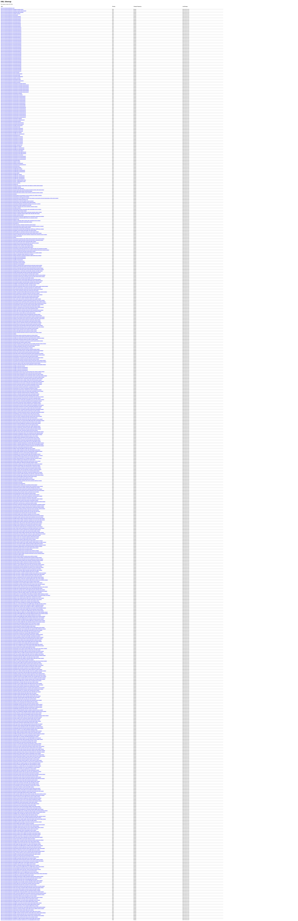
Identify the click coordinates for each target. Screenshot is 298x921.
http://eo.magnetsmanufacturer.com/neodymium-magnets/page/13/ (13, 111)
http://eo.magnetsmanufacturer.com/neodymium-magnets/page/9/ (13, 105)
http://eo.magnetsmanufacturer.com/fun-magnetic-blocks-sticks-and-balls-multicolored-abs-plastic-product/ (21, 817)
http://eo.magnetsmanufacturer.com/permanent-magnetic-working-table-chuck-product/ (17, 909)
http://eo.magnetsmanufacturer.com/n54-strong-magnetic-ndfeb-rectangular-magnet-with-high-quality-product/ (21, 570)
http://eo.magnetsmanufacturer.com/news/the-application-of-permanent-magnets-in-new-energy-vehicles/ (20, 203)
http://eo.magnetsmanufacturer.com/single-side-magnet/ (11, 235)
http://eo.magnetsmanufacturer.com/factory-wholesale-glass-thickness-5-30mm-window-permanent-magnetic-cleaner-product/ (25, 715)
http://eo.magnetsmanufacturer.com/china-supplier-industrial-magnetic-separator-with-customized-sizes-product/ (22, 688)
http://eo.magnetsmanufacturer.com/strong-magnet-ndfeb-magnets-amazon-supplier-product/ (18, 792)
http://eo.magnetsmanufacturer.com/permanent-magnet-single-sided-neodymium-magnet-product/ (19, 779)
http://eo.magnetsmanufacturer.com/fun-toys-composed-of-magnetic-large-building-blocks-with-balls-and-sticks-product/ (23, 603)
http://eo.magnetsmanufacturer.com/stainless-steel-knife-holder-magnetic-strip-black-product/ (18, 284)
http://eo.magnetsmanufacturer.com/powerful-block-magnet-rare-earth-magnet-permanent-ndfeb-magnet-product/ (22, 304)
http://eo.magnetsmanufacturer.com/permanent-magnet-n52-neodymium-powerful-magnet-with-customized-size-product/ (23, 303)
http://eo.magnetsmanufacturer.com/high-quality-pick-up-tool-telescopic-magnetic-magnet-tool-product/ (20, 883)
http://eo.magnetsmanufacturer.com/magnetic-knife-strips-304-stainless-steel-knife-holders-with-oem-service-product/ (23, 275)
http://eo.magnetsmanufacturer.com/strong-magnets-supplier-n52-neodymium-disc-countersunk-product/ (20, 466)
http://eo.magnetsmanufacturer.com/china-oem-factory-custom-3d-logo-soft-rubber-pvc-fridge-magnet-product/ (22, 185)
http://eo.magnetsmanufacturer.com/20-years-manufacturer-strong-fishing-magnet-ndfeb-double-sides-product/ (22, 644)
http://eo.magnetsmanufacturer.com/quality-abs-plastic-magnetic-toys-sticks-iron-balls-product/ (19, 820)
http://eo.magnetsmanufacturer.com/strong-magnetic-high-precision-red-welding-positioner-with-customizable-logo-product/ (24, 591)
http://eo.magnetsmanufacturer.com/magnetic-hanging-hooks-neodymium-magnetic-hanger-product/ (19, 273)
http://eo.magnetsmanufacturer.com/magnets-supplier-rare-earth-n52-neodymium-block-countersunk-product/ (21, 463)
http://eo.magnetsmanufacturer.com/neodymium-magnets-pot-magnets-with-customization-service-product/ (21, 209)
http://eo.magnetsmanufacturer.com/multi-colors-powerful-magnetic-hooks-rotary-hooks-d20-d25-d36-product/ (21, 588)
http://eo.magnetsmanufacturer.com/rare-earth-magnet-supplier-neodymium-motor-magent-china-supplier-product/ (22, 532)
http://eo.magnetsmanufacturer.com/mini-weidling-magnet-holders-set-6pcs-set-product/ (17, 823)
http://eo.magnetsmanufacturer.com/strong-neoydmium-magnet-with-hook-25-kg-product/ (17, 479)
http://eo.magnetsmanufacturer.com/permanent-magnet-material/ (13, 262)
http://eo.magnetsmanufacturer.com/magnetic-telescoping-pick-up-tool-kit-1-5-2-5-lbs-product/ (18, 884)
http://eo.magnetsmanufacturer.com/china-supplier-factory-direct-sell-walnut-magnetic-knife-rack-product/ (21, 695)
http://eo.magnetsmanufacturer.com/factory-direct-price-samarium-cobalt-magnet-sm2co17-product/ (20, 537)
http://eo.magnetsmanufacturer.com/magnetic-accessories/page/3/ (13, 157)
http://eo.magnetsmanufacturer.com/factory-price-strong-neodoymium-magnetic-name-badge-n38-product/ (21, 744)
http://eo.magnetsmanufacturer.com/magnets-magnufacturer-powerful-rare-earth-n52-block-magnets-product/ (21, 434)
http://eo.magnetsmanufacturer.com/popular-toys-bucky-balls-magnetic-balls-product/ (17, 247)
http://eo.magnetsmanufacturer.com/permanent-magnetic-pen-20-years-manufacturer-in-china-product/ (20, 767)
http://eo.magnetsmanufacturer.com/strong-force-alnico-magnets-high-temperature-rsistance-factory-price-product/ (22, 746)
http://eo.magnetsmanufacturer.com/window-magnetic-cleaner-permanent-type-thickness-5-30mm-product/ (21, 666)
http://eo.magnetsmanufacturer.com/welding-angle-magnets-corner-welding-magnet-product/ (18, 863)
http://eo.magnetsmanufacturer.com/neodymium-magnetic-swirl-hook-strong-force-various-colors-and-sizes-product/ (23, 584)
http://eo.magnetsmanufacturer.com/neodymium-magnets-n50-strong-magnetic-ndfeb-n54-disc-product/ (20, 781)
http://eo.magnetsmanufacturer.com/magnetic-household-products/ (13, 83)
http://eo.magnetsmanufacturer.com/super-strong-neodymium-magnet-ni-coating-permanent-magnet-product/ (21, 315)
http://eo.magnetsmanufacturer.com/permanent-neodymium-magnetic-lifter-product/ (16, 221)
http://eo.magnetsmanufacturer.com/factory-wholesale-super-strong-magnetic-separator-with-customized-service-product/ (24, 234)
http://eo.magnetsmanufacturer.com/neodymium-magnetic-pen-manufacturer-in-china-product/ (18, 768)
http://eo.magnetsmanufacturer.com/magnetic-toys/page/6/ (12, 142)
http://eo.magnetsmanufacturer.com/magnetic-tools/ (10, 126)
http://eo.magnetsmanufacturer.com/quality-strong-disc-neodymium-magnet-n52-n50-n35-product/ (19, 430)
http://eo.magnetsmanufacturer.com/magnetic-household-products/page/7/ (15, 91)
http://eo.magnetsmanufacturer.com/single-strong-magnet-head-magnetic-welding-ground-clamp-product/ (20, 806)
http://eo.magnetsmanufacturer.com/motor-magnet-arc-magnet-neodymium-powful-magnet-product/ (19, 297)
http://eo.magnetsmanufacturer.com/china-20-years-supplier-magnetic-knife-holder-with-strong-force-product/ (21, 683)
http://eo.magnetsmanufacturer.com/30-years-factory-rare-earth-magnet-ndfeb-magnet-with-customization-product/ (22, 420)
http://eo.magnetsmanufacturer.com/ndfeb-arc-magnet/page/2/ (12, 147)
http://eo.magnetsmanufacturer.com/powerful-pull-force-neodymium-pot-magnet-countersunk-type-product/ (21, 568)
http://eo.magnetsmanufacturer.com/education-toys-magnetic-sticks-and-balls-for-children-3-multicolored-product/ (22, 605)
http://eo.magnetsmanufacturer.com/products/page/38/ (11, 66)
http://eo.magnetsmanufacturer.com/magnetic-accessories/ (12, 154)
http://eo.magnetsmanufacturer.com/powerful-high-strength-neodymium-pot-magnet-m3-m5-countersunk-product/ (22, 567)
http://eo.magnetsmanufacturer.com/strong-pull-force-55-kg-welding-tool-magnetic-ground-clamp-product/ (21, 834)
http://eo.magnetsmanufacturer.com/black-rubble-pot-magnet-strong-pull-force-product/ (17, 659)
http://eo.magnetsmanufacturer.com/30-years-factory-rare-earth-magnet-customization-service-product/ (20, 900)
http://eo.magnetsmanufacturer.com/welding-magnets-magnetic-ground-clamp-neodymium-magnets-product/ (21, 821)
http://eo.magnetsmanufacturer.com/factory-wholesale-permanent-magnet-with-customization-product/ (20, 393)
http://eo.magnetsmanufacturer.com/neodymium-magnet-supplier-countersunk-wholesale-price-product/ (20, 487)
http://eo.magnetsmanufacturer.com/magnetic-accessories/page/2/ (13, 156)
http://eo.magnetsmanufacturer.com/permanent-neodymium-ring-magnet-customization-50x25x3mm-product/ (21, 406)
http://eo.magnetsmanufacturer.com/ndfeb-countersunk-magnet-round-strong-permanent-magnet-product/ (21, 468)
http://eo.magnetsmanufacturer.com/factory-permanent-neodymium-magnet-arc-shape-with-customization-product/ (22, 412)
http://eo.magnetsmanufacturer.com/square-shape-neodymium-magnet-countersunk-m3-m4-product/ (20, 491)
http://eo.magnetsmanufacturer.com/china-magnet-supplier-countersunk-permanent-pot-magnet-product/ (20, 561)
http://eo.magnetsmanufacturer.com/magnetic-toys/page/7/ (12, 143)
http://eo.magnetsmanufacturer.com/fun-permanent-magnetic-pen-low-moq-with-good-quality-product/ (20, 784)
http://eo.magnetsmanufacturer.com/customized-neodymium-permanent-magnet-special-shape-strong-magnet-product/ (23, 360)
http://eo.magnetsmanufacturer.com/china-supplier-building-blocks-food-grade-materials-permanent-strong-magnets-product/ (24, 613)
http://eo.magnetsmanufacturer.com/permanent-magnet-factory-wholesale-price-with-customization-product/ (21, 389)
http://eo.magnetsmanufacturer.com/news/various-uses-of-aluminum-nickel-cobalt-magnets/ (18, 202)
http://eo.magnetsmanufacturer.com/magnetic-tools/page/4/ (12, 131)
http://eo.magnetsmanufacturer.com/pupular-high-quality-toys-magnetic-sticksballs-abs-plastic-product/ (20, 735)
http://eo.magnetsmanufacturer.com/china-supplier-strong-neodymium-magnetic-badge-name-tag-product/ (21, 718)
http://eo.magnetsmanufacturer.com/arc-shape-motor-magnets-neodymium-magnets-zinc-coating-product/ (21, 298)
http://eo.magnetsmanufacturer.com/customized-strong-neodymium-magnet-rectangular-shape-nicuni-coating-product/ (23, 301)
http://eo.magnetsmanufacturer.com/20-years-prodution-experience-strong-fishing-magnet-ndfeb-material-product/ (22, 645)
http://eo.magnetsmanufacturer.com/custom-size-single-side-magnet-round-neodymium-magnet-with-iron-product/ (22, 269)
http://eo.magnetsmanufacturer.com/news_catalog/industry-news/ (13, 181)
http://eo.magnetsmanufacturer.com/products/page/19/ (11, 40)
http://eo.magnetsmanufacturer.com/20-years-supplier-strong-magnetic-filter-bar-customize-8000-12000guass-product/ (23, 628)
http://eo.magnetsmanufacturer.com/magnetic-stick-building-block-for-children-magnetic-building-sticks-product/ (22, 845)
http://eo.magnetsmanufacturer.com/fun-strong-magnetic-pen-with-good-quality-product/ (17, 786)
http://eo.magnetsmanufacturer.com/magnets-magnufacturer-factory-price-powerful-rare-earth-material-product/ (22, 433)
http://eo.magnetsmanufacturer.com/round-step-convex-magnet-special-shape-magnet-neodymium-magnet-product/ (23, 354)
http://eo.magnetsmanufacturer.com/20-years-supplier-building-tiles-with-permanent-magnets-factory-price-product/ (22, 617)
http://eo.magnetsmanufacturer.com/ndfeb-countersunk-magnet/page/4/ (14, 370)
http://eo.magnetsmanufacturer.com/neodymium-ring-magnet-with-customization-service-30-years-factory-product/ (22, 399)
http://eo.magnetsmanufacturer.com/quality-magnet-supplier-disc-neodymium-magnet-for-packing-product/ (21, 428)
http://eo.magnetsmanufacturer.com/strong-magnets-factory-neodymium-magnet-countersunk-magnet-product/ (22, 378)
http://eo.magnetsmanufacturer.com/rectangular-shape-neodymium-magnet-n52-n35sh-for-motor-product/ (21, 421)
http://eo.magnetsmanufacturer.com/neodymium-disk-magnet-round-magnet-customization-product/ (19, 500)
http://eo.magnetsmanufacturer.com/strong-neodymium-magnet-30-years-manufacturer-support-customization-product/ (23, 364)
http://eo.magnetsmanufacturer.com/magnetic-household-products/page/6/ (15, 90)
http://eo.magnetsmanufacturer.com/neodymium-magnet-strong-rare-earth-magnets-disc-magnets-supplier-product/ (22, 371)
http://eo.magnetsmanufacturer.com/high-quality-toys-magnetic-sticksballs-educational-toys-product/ (20, 736)
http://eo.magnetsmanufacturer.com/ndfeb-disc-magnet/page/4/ (13, 178)
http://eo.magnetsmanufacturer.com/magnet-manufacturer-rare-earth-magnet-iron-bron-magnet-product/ (20, 438)
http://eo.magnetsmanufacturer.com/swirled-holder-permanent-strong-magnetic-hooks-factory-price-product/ (21, 599)
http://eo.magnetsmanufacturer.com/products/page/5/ (11, 19)
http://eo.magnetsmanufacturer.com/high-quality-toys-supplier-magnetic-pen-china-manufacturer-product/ (20, 763)
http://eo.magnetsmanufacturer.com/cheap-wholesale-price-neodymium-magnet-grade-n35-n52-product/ (20, 414)
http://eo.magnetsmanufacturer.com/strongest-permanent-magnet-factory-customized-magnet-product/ (20, 386)
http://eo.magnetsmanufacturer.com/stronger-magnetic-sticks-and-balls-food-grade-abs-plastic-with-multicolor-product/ (23, 816)
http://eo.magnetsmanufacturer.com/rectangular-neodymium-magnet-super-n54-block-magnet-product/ (20, 581)
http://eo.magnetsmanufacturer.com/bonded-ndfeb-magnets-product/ (14, 210)
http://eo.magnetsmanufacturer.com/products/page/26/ (11, 49)
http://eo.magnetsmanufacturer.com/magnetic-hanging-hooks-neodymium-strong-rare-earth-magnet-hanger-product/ (23, 276)
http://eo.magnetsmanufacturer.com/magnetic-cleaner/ (11, 167)
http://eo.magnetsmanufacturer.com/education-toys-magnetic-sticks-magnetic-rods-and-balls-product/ (20, 600)
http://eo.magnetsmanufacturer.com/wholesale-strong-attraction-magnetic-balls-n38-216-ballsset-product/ (20, 454)
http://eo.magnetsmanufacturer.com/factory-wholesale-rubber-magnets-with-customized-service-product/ (20, 220)
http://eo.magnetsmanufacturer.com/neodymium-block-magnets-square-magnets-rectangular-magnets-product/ (22, 192)
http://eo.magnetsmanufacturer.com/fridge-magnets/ (10, 13)
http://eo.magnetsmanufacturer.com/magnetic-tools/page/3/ (12, 129)
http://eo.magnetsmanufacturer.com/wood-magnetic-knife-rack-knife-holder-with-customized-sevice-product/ (21, 700)
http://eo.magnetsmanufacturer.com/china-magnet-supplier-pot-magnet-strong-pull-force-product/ (19, 556)
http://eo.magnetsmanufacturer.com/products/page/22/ (11, 44)
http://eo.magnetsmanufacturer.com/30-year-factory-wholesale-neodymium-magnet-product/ (18, 224)
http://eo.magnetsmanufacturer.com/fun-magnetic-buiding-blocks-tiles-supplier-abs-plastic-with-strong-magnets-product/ (23, 793)
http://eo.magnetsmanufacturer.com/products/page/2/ (11, 16)
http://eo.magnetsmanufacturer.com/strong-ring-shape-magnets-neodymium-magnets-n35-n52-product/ (20, 336)
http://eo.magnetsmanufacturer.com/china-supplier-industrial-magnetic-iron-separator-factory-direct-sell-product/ (22, 684)
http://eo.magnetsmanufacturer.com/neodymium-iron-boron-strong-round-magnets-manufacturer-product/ (21, 799)
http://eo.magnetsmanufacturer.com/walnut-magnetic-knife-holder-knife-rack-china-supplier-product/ (19, 694)
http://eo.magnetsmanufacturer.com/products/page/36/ (11, 63)
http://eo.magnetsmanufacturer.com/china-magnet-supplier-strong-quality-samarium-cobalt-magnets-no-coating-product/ (23, 542)
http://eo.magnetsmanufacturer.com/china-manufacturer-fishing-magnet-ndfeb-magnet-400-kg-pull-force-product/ (22, 637)
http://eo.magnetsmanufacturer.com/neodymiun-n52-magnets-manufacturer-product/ (17, 347)
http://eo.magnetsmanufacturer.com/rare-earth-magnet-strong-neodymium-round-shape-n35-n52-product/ (21, 321)
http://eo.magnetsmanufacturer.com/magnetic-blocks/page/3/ (12, 124)
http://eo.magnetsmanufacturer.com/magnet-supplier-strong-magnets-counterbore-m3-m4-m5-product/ (20, 514)
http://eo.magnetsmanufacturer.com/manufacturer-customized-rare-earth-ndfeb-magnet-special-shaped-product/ (22, 357)
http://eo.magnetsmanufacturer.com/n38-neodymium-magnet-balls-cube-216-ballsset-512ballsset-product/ (21, 789)
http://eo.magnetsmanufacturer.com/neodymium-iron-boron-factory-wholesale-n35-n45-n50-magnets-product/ (21, 382)
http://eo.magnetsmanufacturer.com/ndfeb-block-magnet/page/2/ (13, 170)
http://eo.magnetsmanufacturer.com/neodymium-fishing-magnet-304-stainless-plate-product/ (18, 626)
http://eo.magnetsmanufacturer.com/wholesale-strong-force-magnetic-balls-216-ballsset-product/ (19, 452)
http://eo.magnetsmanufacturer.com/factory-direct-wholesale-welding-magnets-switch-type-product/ (19, 828)
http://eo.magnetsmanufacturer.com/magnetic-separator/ (11, 93)
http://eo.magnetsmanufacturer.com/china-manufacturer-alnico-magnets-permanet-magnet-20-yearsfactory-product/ (23, 751)
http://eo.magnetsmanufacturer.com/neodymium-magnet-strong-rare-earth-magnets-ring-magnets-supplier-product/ (22, 377)
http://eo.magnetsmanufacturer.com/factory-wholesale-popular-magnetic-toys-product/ (17, 254)
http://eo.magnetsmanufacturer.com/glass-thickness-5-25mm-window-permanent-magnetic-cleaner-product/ (21, 712)
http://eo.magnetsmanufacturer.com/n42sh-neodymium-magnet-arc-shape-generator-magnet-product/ (20, 296)
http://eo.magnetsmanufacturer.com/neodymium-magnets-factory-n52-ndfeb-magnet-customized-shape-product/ (22, 350)
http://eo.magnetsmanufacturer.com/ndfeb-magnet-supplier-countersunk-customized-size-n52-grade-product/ (21, 521)
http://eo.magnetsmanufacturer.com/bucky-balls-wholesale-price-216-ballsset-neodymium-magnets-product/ (21, 458)
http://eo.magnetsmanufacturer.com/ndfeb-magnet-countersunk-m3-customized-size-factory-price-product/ (21, 525)
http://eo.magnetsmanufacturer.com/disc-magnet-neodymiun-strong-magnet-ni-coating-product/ (19, 329)
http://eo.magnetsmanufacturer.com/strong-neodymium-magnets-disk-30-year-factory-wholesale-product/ (21, 398)
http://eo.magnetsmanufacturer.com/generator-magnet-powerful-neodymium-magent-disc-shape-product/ (20, 319)
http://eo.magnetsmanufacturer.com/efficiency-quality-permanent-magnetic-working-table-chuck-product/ (20, 918)
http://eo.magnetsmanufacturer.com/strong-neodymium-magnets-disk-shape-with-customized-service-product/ (22, 419)
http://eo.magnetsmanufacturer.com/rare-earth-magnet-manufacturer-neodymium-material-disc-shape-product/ (22, 498)
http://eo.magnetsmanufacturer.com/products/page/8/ (11, 24)
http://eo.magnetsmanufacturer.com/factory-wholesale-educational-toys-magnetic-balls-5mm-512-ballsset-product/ (22, 442)
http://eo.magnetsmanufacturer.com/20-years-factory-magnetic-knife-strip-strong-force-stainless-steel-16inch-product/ (23, 677)
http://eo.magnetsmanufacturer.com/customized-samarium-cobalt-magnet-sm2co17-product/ (18, 539)
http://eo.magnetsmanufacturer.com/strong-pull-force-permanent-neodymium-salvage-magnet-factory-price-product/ (23, 627)
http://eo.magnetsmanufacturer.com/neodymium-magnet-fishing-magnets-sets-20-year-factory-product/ (20, 623)
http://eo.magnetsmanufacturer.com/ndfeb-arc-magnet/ (11, 146)
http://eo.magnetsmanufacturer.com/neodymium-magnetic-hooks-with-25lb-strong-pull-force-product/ (20, 242)
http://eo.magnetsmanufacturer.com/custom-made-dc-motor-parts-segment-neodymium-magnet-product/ (20, 363)
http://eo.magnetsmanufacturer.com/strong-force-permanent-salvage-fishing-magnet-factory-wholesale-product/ (22, 634)
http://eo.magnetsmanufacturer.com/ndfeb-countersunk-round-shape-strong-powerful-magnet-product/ (20, 470)
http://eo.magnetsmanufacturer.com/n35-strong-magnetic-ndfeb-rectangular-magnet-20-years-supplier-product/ (22, 739)
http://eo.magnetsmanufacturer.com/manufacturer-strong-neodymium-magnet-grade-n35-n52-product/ (20, 413)
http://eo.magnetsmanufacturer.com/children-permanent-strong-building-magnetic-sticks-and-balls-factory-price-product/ (23, 676)
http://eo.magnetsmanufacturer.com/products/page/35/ (11, 62)
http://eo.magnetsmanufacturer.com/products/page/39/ (11, 68)
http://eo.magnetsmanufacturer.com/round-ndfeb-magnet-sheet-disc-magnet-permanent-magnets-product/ (21, 869)
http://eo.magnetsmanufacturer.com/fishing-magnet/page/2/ (12, 163)
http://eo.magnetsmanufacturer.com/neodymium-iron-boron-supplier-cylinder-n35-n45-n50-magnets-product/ (21, 379)
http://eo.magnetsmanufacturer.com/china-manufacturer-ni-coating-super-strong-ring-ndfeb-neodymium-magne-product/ (23, 343)
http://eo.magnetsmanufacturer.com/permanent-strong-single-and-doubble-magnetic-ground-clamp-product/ (21, 807)
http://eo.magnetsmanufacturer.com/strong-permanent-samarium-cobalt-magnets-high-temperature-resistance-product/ (23, 544)
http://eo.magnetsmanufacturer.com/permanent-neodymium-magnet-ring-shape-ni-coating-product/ (19, 339)
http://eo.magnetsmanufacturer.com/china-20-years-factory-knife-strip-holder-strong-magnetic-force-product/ (21, 672)
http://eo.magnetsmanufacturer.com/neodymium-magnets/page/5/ (13, 98)
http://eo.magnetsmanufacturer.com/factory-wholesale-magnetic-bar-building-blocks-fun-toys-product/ (20, 865)
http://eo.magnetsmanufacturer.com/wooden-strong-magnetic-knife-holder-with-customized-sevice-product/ (21, 725)
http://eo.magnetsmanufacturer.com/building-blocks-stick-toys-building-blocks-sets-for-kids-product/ (19, 872)
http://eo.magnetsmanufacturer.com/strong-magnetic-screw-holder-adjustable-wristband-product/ (19, 729)
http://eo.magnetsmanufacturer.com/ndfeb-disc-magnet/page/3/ (13, 177)
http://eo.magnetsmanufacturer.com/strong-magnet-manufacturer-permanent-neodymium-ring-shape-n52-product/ (22, 445)
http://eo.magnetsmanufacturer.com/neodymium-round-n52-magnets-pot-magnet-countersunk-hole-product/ (21, 266)
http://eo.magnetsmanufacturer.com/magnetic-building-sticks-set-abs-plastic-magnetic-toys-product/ (19, 862)
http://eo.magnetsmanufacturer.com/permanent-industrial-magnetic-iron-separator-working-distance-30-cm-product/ (22, 687)
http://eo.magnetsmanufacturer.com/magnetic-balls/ (10, 75)
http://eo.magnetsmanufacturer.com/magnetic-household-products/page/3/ (15, 86)
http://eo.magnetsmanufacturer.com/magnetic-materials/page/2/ (13, 119)
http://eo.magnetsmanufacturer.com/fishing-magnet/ (10, 161)
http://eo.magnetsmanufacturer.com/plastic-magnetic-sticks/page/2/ (13, 10)
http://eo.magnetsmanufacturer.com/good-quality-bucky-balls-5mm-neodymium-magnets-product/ (19, 462)
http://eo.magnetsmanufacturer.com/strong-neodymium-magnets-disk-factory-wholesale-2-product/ (19, 392)
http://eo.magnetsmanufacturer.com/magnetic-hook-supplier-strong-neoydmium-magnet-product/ (19, 484)
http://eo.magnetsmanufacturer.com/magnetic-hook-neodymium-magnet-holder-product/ (17, 277)
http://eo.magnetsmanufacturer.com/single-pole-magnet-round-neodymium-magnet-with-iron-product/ (20, 772)
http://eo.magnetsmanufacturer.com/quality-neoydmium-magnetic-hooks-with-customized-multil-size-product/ (21, 480)
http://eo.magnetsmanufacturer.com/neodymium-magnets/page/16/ (13, 115)
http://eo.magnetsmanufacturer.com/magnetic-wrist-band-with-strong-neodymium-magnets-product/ (19, 702)
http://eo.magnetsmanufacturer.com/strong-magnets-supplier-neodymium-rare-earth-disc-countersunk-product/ (22, 473)
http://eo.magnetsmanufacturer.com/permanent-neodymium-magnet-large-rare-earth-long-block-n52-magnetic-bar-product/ (24, 248)
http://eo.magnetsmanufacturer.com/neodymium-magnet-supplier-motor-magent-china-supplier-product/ (20, 530)
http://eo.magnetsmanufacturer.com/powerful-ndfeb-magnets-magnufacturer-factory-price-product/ (19, 435)
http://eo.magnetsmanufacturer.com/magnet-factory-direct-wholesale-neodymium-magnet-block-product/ (20, 305)
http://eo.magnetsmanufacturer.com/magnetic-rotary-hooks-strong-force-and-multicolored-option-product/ (21, 585)
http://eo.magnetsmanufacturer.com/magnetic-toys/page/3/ (12, 138)
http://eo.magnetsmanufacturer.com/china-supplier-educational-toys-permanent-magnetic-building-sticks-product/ (22, 809)
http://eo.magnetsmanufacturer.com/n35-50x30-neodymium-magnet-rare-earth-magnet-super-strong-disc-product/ (22, 326)
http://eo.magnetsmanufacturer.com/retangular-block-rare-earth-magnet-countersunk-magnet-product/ (20, 494)
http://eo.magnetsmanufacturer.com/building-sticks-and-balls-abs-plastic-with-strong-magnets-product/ (20, 813)
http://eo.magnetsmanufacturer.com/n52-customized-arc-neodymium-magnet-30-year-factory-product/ (20, 293)
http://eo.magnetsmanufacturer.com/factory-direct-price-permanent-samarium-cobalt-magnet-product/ (20, 536)
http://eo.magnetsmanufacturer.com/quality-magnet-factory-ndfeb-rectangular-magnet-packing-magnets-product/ (22, 876)
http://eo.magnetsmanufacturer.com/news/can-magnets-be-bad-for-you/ (14, 199)
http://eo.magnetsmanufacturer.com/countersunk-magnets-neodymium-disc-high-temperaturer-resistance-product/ (22, 505)
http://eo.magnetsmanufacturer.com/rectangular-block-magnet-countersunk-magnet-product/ (18, 493)
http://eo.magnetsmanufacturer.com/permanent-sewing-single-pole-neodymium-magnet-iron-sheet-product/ (21, 777)
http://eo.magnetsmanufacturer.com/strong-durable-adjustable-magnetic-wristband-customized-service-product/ (22, 709)
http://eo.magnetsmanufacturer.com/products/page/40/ (11, 69)
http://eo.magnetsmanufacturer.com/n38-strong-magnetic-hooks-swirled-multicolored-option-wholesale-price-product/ (23, 589)
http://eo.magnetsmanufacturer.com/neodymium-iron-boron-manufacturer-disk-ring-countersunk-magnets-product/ (22, 381)
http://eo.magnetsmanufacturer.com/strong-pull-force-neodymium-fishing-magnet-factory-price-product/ (20, 624)
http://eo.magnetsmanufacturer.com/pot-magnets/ (10, 72)
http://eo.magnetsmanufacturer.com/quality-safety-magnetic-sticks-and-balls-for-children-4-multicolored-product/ (22, 606)
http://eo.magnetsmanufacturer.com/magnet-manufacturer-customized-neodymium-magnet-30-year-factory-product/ (23, 300)
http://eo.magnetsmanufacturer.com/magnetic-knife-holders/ (12, 150)
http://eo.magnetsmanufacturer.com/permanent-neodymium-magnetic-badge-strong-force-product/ (19, 722)
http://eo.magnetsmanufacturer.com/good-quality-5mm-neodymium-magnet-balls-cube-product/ (19, 742)
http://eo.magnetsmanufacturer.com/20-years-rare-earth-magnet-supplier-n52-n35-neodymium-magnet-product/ (22, 609)
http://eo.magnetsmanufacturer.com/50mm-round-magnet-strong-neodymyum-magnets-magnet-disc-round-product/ (22, 318)
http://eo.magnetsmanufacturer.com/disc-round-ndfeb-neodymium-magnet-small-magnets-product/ (19, 898)
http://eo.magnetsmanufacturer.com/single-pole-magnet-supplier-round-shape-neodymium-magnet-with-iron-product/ (23, 778)
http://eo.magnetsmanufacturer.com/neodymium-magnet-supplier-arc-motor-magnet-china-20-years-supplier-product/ (23, 756)
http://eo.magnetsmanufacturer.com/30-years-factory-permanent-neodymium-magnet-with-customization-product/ (22, 409)
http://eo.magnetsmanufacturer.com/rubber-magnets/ (11, 207)
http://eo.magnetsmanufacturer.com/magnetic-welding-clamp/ (12, 554)
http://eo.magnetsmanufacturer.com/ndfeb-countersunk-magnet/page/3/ (14, 368)
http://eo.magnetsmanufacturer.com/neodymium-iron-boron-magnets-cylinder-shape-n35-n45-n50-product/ (21, 407)
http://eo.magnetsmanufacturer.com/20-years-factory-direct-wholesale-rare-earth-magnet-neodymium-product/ (22, 837)
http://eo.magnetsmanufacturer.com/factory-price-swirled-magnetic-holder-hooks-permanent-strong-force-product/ (22, 598)
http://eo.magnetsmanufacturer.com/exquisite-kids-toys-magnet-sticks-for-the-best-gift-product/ (19, 870)
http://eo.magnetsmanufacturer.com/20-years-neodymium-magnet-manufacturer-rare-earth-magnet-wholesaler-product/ (23, 607)
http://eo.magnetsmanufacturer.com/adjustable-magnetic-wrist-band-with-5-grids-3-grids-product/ (19, 708)
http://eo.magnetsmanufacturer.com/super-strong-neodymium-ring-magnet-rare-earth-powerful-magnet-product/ (22, 340)
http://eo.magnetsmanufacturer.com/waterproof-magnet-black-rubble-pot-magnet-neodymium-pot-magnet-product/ (22, 651)
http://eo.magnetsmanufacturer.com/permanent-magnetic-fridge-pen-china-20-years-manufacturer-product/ (21, 771)
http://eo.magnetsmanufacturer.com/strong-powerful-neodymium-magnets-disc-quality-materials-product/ (20, 426)
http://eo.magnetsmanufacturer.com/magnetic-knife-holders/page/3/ (13, 153)
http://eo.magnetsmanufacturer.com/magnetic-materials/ (11, 118)
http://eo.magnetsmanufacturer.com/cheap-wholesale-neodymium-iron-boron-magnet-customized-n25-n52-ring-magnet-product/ (25, 249)
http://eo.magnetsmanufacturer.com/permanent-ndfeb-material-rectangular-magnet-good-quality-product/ (20, 888)
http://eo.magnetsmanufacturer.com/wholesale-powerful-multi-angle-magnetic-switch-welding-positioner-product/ (22, 859)
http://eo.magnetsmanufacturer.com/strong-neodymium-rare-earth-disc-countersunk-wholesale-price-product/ (21, 472)
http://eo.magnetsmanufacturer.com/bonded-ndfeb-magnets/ (12, 12)
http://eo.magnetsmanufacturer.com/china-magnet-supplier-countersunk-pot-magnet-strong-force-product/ (21, 563)
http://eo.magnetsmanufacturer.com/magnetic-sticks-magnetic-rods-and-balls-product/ (17, 245)
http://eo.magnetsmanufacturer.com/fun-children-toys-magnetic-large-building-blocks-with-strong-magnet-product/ (22, 610)
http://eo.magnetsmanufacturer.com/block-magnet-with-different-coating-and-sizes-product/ (18, 448)
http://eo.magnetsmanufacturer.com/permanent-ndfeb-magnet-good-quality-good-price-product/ (19, 895)
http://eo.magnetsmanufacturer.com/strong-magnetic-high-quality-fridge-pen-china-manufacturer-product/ (20, 764)
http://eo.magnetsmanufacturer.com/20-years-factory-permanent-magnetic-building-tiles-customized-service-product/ (23, 620)
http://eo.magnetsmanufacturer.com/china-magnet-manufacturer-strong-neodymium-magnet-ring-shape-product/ (22, 374)
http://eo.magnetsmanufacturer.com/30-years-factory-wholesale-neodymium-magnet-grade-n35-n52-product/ (21, 416)
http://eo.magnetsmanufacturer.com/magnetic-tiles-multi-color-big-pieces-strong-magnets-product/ (19, 916)
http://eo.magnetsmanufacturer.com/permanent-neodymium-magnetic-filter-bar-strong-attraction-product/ (20, 631)
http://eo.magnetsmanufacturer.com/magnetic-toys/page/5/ (12, 140)
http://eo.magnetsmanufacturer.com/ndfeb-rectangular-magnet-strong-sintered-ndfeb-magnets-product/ (20, 904)
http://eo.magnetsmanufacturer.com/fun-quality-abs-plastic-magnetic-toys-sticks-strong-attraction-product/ (21, 844)
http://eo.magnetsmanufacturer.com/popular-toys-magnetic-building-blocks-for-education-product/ (19, 217)
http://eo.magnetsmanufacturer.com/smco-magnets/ (10, 182)
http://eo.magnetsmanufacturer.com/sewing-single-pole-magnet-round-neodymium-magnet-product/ (19, 775)
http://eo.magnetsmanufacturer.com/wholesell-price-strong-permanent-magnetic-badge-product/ (19, 740)
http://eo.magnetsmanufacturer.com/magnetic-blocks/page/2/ (12, 122)
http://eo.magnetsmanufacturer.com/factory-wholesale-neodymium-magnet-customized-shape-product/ (20, 349)
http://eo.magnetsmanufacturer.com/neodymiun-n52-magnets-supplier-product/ (15, 342)
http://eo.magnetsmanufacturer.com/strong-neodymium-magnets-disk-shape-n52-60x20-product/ (19, 417)
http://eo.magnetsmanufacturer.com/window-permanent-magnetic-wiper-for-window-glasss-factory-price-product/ (22, 665)
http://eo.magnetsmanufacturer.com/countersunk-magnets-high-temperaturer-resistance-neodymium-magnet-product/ (23, 501)
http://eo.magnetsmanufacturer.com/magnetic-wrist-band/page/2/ (13, 483)
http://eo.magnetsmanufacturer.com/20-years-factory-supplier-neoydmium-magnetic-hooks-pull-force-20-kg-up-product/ (23, 572)
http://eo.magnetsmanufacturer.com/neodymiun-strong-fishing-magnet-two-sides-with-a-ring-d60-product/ (20, 649)
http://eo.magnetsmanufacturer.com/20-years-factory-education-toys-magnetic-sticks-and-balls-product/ (20, 602)
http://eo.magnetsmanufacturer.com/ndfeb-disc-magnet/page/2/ (13, 175)
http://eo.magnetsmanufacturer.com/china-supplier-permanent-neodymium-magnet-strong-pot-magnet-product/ (22, 551)
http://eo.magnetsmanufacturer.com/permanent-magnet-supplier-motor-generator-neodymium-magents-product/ (22, 560)
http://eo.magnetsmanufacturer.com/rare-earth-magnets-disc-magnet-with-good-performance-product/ (20, 385)
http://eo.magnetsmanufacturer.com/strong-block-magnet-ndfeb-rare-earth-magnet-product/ (18, 312)
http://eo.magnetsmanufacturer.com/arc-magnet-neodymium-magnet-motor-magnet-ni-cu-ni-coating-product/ (21, 252)
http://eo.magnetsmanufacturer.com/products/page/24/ (11, 47)
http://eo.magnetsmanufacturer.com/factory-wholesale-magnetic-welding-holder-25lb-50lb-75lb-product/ (20, 213)
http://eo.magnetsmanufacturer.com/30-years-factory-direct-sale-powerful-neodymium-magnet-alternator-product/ (22, 431)
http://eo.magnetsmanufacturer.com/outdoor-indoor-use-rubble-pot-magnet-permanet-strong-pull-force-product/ (22, 652)
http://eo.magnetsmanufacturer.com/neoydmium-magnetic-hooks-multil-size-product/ (17, 477)
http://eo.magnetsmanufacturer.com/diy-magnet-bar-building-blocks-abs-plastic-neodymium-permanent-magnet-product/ (23, 893)
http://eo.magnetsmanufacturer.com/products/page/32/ (11, 58)
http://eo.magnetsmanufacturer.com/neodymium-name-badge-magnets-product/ (16, 227)
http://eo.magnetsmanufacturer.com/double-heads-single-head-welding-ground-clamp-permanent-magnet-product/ (22, 891)
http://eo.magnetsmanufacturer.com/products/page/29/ (11, 54)
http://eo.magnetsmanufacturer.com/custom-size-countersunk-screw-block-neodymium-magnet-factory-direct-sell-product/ (24, 873)
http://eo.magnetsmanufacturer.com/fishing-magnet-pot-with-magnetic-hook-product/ (17, 244)
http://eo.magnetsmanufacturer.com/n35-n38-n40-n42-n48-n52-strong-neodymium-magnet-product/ (19, 328)
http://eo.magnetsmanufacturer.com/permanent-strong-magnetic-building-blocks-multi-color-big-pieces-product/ (22, 897)
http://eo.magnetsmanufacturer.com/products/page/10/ (11, 27)
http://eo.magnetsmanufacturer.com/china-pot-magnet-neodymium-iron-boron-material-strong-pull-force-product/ (22, 558)
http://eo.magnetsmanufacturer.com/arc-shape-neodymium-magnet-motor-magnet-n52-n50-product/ (19, 290)
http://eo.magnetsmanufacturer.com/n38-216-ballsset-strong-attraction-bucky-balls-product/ (18, 459)
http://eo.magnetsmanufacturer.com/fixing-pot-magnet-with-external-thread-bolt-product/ (17, 855)
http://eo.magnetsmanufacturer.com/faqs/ (8, 237)
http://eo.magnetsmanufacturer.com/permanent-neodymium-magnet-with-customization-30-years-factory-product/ (22, 396)
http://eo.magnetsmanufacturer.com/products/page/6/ (11, 20)
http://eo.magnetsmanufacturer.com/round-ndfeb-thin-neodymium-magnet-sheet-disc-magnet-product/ (20, 867)
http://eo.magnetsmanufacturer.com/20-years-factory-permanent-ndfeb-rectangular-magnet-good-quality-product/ (22, 887)
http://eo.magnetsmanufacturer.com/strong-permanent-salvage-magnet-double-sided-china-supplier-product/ (21, 641)
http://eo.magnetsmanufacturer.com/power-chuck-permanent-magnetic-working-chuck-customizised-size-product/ (22, 915)
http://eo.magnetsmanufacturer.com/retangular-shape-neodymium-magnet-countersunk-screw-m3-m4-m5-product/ (22, 490)
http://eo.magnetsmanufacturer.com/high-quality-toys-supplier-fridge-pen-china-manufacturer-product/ (20, 770)
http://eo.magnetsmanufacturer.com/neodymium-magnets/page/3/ (13, 97)
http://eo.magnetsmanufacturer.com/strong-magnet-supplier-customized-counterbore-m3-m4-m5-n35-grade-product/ (23, 519)
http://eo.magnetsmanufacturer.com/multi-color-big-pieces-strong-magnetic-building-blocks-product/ (19, 905)
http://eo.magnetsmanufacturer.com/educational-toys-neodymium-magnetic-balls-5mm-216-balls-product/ (20, 440)
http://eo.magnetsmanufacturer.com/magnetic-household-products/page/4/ (15, 87)
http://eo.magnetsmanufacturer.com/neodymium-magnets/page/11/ (13, 108)
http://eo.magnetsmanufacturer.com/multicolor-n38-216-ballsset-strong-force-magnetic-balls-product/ (20, 456)
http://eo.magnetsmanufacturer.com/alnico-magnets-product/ (12, 214)
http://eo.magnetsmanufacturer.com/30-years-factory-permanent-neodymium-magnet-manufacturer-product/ (21, 400)
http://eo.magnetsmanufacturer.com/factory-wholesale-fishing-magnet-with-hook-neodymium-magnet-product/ (21, 265)
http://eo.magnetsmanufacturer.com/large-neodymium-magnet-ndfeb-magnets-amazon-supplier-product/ (20, 796)
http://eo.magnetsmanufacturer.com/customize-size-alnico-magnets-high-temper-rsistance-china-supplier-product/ (22, 749)
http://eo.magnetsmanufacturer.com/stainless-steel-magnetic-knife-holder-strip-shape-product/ (18, 230)
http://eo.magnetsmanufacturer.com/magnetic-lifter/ (10, 160)
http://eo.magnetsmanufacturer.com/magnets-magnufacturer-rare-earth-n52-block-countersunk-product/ (20, 465)
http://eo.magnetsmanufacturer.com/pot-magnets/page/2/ (11, 73)
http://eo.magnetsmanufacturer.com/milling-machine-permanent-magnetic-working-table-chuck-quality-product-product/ (23, 912)
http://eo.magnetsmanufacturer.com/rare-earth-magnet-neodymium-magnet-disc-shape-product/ (19, 497)
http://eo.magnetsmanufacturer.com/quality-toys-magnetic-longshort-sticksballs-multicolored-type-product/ (21, 614)
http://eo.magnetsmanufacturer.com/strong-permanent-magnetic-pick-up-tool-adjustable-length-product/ (20, 919)
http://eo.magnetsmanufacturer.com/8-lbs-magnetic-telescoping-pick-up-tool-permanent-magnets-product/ (21, 914)
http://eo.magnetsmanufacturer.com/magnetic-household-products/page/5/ (15, 89)
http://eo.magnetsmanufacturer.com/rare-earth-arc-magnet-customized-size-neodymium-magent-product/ (21, 529)
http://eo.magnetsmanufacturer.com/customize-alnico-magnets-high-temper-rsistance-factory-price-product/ (21, 747)
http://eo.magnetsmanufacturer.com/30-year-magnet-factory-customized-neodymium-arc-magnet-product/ (21, 287)
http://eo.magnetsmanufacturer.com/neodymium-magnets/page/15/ (13, 114)
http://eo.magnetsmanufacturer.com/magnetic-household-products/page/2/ (15, 84)
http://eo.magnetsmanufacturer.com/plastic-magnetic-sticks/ (12, 9)
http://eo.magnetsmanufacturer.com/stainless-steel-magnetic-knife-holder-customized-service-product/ (20, 283)
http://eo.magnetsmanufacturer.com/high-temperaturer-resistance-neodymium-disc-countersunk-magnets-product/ (22, 507)
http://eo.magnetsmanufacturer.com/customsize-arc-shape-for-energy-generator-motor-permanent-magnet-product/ (23, 851)
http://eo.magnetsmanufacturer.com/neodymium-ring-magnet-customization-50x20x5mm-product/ (19, 388)
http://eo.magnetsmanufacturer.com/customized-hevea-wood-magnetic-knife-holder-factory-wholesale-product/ (22, 280)
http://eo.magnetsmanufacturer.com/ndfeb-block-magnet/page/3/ (13, 171)
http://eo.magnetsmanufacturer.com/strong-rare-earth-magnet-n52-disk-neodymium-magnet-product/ (20, 395)
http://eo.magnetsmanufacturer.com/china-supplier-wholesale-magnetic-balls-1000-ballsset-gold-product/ (20, 449)
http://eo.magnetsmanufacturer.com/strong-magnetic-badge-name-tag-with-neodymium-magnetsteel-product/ (21, 716)
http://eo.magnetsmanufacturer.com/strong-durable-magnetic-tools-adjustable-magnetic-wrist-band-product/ (21, 714)
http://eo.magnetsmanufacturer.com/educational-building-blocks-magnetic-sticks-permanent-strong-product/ (21, 680)
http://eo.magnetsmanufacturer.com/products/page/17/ (11, 37)
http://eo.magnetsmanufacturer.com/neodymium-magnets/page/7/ (13, 103)
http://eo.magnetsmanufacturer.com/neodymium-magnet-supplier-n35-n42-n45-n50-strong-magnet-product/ (21, 372)
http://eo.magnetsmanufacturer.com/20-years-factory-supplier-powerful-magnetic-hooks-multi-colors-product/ (21, 575)
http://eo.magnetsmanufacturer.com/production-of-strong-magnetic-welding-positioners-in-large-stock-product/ (21, 582)
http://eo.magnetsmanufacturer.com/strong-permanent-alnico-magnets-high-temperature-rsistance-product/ (21, 743)
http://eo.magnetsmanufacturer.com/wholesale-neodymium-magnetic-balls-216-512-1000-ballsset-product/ (21, 441)
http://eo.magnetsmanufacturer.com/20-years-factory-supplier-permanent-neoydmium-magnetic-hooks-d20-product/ (23, 574)
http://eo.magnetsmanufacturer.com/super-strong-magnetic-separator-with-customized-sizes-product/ (20, 686)
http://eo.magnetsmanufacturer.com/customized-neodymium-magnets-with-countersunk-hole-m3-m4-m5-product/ (22, 515)
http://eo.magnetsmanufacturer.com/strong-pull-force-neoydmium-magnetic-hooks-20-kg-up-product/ (20, 571)
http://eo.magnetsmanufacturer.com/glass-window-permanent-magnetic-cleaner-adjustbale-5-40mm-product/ (21, 730)
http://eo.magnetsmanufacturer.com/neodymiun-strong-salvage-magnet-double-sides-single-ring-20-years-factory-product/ (24, 648)
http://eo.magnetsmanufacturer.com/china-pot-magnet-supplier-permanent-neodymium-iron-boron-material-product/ (22, 553)
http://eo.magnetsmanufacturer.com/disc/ (8, 333)
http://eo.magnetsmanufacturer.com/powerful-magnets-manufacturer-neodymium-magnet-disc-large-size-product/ (22, 791)
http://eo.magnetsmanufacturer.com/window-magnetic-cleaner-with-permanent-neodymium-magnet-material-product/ (23, 673)
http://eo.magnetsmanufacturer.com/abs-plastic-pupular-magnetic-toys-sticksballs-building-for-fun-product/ (21, 737)
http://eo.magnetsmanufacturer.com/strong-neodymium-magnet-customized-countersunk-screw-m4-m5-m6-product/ (23, 824)
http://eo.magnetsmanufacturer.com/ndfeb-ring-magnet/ (11, 132)
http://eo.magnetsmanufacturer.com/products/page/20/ (11, 41)
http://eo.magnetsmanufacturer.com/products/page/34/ (11, 61)
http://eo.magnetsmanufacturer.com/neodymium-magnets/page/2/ (13, 101)
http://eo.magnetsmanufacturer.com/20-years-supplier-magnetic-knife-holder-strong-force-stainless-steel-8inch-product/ (23, 670)
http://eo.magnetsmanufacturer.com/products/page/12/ (11, 30)
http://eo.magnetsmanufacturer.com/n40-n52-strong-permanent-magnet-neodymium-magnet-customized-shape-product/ (23, 361)
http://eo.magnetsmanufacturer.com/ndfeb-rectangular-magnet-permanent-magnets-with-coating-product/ (20, 853)
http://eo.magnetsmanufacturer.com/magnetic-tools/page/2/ (12, 128)
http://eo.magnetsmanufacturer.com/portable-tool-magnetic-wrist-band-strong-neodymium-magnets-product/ (21, 877)
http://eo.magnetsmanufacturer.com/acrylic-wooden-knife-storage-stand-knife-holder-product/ (18, 241)
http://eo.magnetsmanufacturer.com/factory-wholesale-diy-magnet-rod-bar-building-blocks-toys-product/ (20, 849)
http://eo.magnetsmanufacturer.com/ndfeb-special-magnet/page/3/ (13, 258)
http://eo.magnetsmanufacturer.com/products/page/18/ (11, 38)
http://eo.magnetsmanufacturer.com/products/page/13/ (11, 33)
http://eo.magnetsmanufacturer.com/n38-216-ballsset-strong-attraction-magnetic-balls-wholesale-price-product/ (22, 455)
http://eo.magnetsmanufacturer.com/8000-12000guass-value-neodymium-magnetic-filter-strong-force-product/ (21, 630)
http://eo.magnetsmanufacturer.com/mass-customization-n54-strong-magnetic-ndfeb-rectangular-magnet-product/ (22, 577)
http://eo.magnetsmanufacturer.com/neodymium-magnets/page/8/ (13, 104)
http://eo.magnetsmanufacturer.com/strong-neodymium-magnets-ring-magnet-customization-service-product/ (21, 384)
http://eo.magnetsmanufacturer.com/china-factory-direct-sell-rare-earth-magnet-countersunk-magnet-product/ (21, 522)
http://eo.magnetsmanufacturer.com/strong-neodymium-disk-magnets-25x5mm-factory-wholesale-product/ (21, 403)
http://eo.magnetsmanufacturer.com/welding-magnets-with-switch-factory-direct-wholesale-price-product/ (20, 842)
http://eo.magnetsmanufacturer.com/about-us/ (9, 184)
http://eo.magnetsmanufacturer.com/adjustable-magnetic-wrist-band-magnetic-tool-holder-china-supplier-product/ (22, 728)
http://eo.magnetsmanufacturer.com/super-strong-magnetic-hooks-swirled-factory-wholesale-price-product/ (21, 596)
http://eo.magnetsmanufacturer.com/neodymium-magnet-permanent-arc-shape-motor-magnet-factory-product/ (21, 294)
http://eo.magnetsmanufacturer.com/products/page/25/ (11, 48)
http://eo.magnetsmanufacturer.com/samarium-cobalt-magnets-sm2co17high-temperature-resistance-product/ (21, 546)
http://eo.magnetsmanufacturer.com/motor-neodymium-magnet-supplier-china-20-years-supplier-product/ (20, 757)
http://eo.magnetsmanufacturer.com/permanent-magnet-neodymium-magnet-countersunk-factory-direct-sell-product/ (23, 848)
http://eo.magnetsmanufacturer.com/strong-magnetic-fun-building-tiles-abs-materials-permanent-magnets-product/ (22, 619)
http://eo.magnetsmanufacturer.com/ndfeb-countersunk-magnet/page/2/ (14, 367)
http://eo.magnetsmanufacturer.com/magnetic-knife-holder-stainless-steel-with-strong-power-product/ (20, 656)
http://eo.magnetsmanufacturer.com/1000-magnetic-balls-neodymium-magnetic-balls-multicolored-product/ (21, 272)
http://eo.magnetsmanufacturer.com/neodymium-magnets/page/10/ (13, 107)
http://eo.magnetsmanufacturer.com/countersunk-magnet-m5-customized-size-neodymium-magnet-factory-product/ (22, 795)
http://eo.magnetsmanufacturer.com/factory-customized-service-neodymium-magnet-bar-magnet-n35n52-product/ (22, 307)
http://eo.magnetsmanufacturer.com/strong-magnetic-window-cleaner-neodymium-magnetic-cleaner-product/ (21, 212)
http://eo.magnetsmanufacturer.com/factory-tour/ (10, 219)
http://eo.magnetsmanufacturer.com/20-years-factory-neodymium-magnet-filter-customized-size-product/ (20, 635)
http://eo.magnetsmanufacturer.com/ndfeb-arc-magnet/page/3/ (12, 149)
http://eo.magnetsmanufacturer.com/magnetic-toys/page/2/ (12, 136)
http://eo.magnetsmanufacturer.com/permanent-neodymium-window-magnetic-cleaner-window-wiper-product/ (21, 663)
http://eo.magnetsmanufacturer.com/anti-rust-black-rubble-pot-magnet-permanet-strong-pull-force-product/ (21, 662)
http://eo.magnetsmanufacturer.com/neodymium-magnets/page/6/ (13, 100)
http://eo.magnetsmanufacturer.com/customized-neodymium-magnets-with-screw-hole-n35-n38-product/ (20, 511)
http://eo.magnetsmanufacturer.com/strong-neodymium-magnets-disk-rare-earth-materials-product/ (19, 424)
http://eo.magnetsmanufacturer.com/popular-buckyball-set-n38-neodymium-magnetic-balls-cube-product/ (20, 788)
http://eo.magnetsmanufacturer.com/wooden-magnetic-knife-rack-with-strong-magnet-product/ (18, 698)
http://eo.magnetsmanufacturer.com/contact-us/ (10, 223)
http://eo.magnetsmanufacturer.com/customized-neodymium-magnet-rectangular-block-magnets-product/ (20, 314)
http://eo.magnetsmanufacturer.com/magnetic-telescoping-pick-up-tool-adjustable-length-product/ (19, 879)
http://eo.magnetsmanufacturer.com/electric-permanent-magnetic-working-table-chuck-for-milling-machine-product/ (22, 908)
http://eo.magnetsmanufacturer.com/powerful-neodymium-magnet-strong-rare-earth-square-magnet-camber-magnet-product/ (24, 286)
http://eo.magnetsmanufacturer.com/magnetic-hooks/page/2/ (12, 80)
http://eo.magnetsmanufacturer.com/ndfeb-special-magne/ (12, 125)
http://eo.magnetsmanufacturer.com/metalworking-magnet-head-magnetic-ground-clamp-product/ (19, 802)
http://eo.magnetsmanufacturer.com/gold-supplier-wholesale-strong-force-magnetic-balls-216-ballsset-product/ (21, 451)
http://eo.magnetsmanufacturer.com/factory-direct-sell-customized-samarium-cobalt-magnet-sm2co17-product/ (22, 540)
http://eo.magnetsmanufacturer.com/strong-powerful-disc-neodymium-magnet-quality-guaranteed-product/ (21, 427)
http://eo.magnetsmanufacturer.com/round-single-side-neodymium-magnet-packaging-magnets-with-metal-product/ (22, 189)
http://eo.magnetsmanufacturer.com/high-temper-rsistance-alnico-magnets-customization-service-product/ (21, 753)
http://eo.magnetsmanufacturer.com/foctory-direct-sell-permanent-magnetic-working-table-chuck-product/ (21, 911)
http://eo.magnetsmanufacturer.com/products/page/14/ (11, 31)
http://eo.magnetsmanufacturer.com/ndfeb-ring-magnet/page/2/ (12, 133)
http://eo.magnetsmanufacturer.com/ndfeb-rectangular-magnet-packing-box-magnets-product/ (18, 858)
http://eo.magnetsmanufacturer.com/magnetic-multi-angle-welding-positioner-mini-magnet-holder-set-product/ (21, 592)
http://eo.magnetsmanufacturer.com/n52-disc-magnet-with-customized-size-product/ (17, 447)
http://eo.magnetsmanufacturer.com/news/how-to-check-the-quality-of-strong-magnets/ (17, 200)
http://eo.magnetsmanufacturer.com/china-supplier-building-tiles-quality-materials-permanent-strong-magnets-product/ (23, 616)
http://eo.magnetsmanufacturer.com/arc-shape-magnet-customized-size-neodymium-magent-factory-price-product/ (22, 528)
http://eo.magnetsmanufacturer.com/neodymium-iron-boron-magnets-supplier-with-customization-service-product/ (22, 405)
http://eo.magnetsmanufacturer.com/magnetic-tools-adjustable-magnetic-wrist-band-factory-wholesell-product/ (21, 707)
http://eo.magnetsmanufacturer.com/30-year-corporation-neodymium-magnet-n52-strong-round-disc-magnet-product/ (23, 508)
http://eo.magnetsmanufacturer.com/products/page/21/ (11, 42)
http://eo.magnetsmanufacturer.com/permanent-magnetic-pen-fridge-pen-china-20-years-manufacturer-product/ (22, 761)
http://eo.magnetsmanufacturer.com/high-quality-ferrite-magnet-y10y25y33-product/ (16, 191)
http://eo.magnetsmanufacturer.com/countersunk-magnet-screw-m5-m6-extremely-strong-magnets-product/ (21, 800)
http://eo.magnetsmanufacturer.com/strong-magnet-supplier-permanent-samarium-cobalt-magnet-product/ (21, 535)
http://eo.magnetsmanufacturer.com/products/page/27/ (11, 51)
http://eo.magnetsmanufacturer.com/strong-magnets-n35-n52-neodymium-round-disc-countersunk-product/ (21, 469)
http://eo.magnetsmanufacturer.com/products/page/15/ (11, 34)
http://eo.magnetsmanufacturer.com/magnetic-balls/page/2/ (12, 76)
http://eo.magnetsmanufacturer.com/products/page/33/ (11, 59)
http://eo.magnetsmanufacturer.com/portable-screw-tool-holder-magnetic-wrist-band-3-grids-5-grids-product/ (21, 881)
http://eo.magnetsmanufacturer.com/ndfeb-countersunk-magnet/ (13, 365)
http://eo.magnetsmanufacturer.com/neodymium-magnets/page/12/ (13, 110)
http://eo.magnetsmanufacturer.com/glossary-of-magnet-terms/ (13, 261)
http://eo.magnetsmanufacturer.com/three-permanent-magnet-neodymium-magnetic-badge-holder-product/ (21, 721)
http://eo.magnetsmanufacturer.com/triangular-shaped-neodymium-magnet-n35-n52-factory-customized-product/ (22, 240)
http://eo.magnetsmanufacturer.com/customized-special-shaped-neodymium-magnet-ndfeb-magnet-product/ (21, 233)
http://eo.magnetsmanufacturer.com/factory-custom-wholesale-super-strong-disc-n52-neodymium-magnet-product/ (22, 564)
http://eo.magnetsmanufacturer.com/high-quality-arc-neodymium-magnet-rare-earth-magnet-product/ (20, 231)
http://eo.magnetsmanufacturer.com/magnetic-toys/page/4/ (12, 139)
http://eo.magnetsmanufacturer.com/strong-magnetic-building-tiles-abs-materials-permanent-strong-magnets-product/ (23, 621)
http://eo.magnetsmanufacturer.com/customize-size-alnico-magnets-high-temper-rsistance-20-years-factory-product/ (23, 750)
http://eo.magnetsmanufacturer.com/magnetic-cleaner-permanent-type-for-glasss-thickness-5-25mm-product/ (21, 669)
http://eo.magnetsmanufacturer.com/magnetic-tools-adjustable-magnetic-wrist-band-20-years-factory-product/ (21, 705)
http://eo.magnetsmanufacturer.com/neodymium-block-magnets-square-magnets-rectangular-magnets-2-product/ (22, 226)
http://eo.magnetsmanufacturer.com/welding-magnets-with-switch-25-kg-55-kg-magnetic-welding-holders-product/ (22, 827)
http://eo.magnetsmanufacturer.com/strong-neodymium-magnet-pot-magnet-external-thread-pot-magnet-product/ (22, 268)
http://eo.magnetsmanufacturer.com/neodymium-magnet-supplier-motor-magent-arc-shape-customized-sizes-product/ (23, 533)
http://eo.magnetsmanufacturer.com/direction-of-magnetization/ (12, 263)
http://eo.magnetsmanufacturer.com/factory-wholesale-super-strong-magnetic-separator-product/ (19, 206)
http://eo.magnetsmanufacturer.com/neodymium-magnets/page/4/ (13, 96)
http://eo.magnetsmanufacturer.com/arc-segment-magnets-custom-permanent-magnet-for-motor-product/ (21, 852)
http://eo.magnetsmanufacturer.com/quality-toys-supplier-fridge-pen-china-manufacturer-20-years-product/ (21, 765)
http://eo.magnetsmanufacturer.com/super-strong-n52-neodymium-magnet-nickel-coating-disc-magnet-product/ (22, 325)
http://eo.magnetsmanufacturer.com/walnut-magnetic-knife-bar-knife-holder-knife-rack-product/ (18, 693)
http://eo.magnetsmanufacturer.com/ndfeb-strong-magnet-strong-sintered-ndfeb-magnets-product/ (19, 901)
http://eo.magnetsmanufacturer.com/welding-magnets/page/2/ (12, 188)
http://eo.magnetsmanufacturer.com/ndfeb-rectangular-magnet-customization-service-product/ (18, 830)
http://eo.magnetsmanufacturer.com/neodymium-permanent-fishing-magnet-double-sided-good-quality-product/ (21, 638)
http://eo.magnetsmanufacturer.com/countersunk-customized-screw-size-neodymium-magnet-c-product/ (20, 890)
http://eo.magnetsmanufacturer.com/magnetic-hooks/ (11, 79)
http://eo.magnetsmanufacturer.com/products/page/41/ (11, 70)
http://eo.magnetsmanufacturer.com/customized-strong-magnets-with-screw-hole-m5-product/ (18, 512)
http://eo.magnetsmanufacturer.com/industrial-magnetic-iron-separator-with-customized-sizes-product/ (20, 690)
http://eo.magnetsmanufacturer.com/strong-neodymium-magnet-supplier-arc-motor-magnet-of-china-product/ (21, 760)
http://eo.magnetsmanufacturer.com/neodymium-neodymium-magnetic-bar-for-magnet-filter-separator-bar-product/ (22, 216)
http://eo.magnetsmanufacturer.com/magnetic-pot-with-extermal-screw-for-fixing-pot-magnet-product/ (20, 856)
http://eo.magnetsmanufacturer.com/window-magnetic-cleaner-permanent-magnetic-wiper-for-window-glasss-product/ (23, 679)
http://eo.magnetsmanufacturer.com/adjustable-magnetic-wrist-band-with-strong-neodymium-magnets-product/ (21, 704)
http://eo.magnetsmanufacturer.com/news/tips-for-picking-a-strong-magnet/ (15, 196)
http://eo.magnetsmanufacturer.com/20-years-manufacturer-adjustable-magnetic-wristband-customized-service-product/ (23, 711)
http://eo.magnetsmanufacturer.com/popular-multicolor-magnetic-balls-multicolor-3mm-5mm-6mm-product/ (21, 279)
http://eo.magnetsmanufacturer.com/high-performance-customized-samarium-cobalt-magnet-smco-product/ (21, 255)
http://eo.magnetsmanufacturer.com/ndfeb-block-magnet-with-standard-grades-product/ (17, 874)
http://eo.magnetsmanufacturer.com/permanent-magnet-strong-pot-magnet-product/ (16, 549)
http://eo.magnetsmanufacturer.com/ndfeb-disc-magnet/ (11, 174)
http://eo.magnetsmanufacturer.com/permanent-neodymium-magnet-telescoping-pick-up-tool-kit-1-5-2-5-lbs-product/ (23, 886)
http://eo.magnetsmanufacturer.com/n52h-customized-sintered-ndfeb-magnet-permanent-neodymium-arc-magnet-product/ (24, 291)
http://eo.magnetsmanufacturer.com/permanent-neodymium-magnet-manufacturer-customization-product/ (21, 402)
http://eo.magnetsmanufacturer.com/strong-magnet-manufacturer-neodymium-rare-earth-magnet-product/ (21, 423)
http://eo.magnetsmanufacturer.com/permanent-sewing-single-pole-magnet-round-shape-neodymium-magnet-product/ (23, 774)
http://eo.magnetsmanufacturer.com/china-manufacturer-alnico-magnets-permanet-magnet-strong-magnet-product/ (22, 754)
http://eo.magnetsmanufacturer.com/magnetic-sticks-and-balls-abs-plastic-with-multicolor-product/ (19, 814)
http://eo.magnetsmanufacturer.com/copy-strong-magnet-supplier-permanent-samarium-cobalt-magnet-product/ (22, 543)
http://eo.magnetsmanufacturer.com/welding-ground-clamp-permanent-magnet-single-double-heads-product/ (21, 902)
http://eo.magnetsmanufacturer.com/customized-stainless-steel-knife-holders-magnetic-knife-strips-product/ (21, 282)
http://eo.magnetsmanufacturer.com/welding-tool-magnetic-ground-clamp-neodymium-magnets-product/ (20, 835)
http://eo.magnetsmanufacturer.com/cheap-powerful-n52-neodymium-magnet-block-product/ (18, 251)
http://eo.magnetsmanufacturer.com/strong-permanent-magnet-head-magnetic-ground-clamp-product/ (20, 803)
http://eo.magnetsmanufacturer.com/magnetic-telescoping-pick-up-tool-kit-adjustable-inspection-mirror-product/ (22, 880)
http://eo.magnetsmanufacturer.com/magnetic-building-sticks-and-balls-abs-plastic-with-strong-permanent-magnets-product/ (24, 810)
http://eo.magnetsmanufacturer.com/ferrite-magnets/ (10, 82)
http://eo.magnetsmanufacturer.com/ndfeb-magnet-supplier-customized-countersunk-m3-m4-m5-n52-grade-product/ (23, 518)
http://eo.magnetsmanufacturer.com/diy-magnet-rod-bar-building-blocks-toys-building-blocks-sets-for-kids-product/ (22, 866)
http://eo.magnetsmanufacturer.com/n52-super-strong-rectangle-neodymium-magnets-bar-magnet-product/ (21, 311)
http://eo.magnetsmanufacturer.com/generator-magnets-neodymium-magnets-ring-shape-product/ (19, 335)
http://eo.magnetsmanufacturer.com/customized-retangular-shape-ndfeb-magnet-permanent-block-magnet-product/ (22, 238)
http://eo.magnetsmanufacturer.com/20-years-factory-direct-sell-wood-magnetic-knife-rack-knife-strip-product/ (21, 723)
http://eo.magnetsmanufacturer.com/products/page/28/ (11, 52)
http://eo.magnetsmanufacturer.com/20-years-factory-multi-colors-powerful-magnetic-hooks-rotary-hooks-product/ (22, 578)
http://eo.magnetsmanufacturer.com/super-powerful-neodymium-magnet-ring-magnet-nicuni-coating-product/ (21, 332)
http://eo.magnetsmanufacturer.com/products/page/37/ (11, 65)
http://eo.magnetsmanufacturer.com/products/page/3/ (11, 17)
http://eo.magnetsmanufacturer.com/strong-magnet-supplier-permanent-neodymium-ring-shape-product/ (20, 410)
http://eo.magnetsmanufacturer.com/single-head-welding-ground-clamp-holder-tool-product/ (18, 838)
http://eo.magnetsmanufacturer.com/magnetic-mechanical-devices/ (13, 164)
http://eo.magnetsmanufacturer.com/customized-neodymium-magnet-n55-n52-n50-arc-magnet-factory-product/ (22, 289)
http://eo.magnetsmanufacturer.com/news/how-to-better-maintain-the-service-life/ (16, 205)
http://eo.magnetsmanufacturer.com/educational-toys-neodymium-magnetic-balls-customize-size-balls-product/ (22, 270)
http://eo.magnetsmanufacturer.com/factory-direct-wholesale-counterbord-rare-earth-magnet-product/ (20, 831)
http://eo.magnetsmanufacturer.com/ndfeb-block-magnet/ (11, 168)
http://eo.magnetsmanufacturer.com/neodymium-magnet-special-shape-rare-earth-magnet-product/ (19, 356)
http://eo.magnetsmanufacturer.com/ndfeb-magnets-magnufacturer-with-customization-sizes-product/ (20, 437)
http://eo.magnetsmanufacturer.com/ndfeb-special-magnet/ (12, 259)
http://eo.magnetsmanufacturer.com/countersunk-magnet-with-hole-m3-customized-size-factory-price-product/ (21, 526)
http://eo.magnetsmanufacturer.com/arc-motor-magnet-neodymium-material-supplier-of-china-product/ (20, 758)
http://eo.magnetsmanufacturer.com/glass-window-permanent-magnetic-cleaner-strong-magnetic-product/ (21, 732)
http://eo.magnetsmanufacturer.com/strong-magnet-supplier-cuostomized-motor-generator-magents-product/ (21, 557)
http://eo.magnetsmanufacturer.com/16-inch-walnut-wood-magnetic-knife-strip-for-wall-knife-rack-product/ (21, 691)
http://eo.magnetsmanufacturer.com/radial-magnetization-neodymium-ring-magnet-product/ (18, 346)
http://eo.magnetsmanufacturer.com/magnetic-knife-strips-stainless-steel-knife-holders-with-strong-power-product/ (22, 658)
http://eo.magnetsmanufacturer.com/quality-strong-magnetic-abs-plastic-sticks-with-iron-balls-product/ (20, 841)
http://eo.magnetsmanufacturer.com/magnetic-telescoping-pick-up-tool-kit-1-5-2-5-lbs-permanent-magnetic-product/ (22, 894)
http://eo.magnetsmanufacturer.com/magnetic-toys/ (10, 135)
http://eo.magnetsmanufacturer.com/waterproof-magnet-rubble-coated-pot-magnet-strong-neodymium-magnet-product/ (23, 655)
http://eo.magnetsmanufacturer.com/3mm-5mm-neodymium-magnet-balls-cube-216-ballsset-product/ (20, 782)
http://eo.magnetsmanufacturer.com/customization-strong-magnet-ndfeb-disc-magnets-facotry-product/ (20, 785)
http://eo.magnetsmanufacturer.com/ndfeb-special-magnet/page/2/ (13, 256)
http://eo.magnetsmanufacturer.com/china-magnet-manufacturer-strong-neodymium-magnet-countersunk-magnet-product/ (24, 375)
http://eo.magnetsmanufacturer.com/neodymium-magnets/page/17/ (13, 117)
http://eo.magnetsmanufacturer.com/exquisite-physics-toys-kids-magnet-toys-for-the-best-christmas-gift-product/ (22, 860)
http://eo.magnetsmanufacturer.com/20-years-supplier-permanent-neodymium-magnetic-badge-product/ (20, 719)
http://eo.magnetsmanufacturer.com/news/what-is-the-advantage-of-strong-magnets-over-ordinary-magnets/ (21, 195)
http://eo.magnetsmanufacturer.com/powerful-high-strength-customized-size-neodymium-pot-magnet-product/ (21, 565)
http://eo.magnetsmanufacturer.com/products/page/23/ (11, 45)
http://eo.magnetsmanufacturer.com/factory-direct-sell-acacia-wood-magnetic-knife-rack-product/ (19, 701)
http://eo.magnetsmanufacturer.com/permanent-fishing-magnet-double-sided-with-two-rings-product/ (19, 642)
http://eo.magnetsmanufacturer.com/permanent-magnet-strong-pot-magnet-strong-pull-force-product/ (20, 550)
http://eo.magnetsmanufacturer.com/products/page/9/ (11, 26)
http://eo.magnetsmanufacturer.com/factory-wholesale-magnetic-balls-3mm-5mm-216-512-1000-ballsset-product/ (22, 444)
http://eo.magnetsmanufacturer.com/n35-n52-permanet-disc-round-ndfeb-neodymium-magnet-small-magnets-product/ (23, 907)
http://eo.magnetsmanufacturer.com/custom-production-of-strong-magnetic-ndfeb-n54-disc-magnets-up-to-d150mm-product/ (24, 579)
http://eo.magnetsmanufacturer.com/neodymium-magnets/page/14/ (13, 112)
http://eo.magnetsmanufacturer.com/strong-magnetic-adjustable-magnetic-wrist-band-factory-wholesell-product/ (22, 726)
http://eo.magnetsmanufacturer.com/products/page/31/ (11, 56)
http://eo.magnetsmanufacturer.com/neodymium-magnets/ (12, 94)
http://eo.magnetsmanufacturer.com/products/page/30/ (11, 55)
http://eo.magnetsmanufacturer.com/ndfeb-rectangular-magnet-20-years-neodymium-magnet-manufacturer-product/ (22, 733)
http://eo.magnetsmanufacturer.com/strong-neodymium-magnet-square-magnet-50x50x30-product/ (19, 308)
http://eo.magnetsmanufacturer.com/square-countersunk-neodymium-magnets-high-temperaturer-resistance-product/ (23, 504)
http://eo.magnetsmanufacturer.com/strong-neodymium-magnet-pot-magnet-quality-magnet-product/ (19, 547)
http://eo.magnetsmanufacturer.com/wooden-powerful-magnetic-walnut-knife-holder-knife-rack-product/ (20, 697)
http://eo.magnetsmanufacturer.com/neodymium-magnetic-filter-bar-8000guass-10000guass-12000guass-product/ (22, 228)
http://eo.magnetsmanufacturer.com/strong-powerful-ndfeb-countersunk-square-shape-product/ (19, 476)
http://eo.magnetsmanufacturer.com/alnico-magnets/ (10, 77)
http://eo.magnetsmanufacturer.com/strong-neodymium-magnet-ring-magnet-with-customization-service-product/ (22, 391)
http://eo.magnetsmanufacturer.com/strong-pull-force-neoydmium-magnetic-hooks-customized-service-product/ (22, 486)
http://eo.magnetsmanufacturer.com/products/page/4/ (11, 23)
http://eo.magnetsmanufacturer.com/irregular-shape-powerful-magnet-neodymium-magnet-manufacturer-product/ (22, 353)
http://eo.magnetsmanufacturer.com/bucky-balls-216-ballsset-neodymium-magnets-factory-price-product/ (20, 461)
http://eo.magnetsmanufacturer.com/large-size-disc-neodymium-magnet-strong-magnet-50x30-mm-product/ (21, 322)
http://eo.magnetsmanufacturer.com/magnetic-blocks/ (11, 121)
